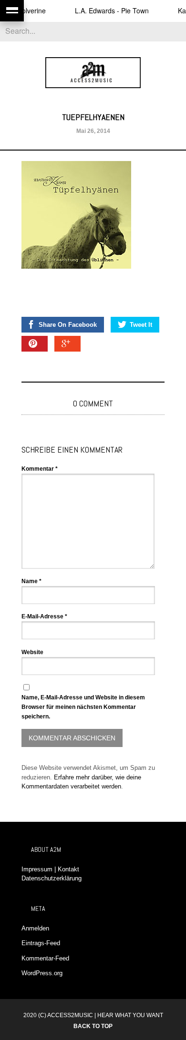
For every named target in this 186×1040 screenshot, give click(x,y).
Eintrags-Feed (40, 943)
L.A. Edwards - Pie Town (105, 10)
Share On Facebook (68, 324)
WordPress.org (41, 973)
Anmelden (35, 928)
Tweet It (141, 324)
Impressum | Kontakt (50, 869)
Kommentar (39, 468)
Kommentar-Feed (45, 958)
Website (32, 652)
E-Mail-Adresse (44, 616)
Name (31, 581)
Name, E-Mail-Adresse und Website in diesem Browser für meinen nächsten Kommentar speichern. (83, 707)
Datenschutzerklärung (51, 878)
